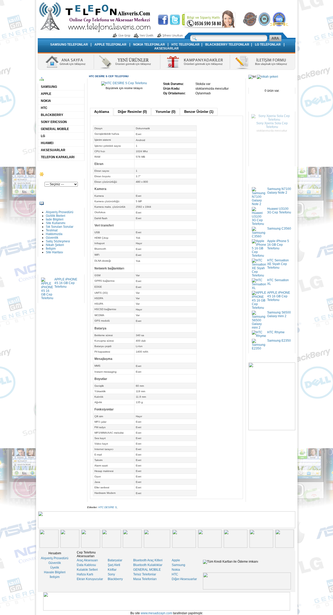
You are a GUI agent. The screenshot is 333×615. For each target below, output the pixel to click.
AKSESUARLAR (166, 48)
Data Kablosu (86, 565)
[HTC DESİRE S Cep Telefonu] (124, 83)
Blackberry (115, 579)
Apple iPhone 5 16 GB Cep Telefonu (278, 244)
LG (43, 136)
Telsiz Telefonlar (144, 574)
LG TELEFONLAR (268, 44)
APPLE (46, 94)
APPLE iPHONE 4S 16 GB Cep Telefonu (65, 283)
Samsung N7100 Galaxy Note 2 (279, 190)
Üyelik (54, 567)
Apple (176, 560)
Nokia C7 (272, 120)
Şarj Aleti (114, 565)
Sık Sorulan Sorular (59, 227)
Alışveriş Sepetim (272, 3)
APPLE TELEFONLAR (110, 44)
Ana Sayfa (173, 3)
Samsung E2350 (279, 340)
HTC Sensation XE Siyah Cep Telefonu (278, 264)
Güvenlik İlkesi (229, 3)
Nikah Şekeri (55, 245)
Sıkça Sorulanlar (208, 3)
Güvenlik (52, 237)
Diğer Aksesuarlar (184, 579)
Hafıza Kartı (85, 574)
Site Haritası (54, 252)
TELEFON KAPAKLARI (57, 157)
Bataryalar (115, 560)
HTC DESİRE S (107, 507)
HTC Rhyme (276, 332)
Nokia (176, 569)
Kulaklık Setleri (87, 569)
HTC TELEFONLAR (185, 44)
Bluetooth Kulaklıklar (147, 565)
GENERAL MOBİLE (55, 129)
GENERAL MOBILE (147, 569)
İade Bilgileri (54, 219)
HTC (44, 108)
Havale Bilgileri (55, 572)
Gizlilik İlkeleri (55, 216)
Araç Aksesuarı (87, 560)
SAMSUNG (49, 87)
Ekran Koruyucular (90, 579)
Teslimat (51, 230)
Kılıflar (112, 569)
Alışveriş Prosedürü (59, 212)
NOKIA (46, 101)
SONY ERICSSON (54, 122)
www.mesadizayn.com (156, 613)
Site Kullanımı (55, 223)
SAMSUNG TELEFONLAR (69, 44)
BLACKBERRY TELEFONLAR (227, 44)
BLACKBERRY (52, 115)
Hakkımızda (189, 3)
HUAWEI (47, 143)
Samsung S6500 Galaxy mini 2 (279, 314)
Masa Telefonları (145, 579)
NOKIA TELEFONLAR (149, 44)
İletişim (51, 248)
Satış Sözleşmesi (250, 3)
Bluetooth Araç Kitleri (148, 560)
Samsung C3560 (279, 228)
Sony (111, 574)
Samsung (178, 565)
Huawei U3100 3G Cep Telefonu (279, 210)
